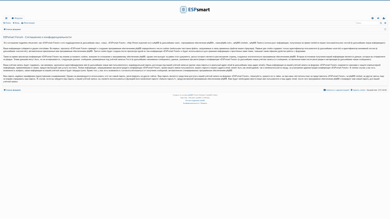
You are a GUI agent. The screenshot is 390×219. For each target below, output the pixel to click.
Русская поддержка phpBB (195, 100)
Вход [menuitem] (379, 19)
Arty (185, 98)
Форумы (18, 18)
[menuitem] (372, 18)
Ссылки (7, 19)
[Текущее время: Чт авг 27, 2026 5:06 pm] (385, 29)
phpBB (190, 95)
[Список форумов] (195, 8)
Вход (17, 23)
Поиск (8, 23)
